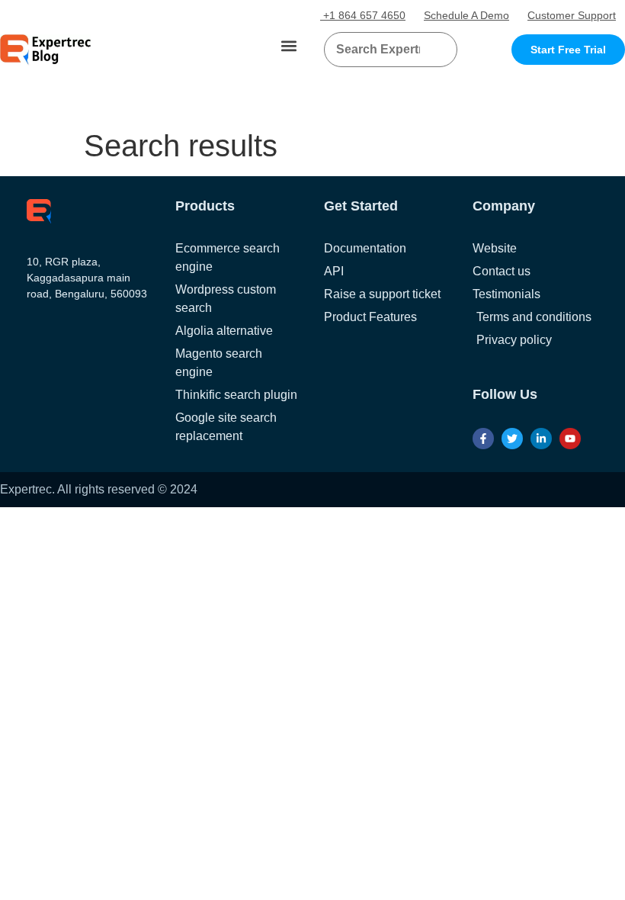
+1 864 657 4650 (362, 15)
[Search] (440, 49)
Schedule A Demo (466, 15)
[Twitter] (512, 438)
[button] (288, 46)
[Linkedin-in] (541, 438)
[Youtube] (570, 438)
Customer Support (571, 15)
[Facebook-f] (483, 438)
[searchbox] (378, 49)
